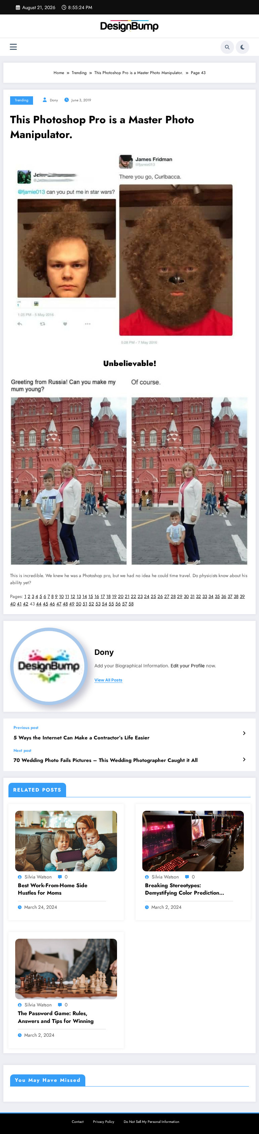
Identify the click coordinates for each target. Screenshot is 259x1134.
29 (179, 596)
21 (127, 596)
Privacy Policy (103, 1121)
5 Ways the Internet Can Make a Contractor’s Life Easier (81, 737)
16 (96, 596)
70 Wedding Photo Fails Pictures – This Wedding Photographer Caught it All (105, 760)
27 (166, 596)
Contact (78, 1121)
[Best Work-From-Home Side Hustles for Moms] (66, 840)
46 (52, 604)
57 (124, 604)
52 (91, 604)
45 (45, 604)
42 (25, 604)
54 (104, 604)
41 (19, 604)
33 (204, 596)
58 (131, 604)
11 (67, 596)
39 (242, 596)
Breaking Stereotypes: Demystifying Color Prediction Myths (182, 889)
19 (114, 596)
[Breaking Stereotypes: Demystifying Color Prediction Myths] (193, 840)
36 (223, 596)
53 (97, 604)
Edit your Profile (188, 665)
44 (38, 604)
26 (160, 596)
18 (108, 596)
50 (78, 604)
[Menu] (13, 47)
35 (217, 596)
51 (85, 604)
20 (120, 596)
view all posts (108, 680)
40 (13, 604)
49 (72, 604)
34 (210, 596)
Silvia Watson (38, 876)
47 (58, 604)
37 (230, 596)
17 (102, 596)
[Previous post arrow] (244, 733)
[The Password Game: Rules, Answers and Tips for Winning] (66, 969)
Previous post (25, 727)
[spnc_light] (242, 47)
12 (72, 596)
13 (79, 596)
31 (192, 596)
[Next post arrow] (244, 760)
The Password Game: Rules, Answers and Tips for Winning (56, 1017)
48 (65, 604)
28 (173, 596)
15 (90, 596)
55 (111, 604)
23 (140, 596)
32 (198, 596)
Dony (54, 100)
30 (186, 596)
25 (153, 596)
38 (236, 596)
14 (84, 596)
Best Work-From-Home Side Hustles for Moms (52, 889)
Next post (22, 750)
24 (146, 596)
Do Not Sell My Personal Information (151, 1121)
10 (61, 596)
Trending (21, 100)
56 (118, 604)
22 (133, 596)
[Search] (227, 47)
